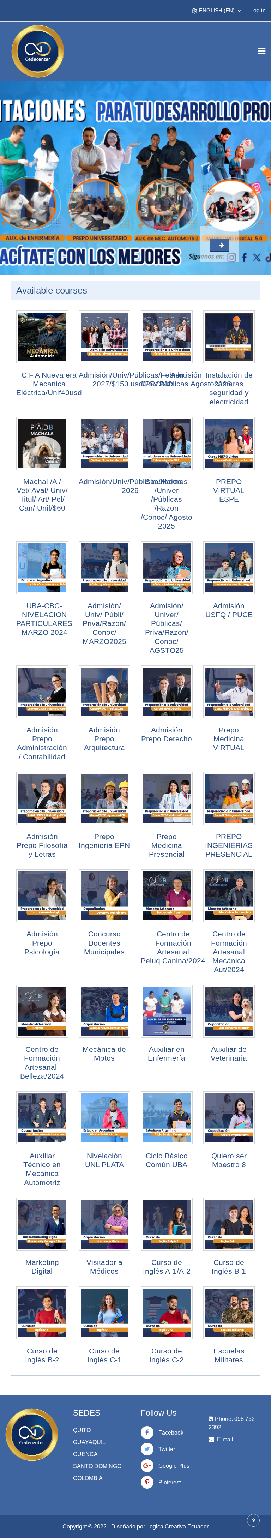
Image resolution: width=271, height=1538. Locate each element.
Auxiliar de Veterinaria (229, 1053)
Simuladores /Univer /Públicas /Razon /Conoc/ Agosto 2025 (166, 503)
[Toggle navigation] (261, 51)
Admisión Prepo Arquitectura (104, 739)
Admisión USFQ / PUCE (229, 610)
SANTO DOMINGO (97, 1466)
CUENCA (85, 1454)
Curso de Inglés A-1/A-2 (167, 1266)
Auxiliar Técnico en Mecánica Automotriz (42, 1169)
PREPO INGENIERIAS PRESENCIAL (229, 845)
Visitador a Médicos (104, 1266)
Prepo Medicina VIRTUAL (229, 739)
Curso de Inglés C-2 (166, 1355)
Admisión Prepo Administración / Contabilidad (42, 743)
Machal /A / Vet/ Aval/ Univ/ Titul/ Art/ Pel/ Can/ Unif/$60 (42, 494)
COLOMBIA (88, 1478)
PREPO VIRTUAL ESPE (229, 490)
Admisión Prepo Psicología (42, 942)
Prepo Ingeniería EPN (104, 840)
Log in (258, 10)
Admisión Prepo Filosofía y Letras (42, 845)
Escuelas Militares (229, 1355)
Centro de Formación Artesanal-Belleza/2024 (42, 1062)
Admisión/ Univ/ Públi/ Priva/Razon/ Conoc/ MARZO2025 (104, 623)
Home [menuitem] (19, 10)
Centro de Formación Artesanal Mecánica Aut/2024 (229, 951)
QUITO (82, 1430)
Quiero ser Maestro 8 (229, 1160)
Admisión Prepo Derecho (166, 734)
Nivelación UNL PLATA (104, 1160)
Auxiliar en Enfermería (166, 1053)
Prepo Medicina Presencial (167, 845)
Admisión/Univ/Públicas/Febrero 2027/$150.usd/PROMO (133, 379)
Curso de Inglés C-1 (104, 1355)
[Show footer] (253, 1520)
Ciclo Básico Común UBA (167, 1160)
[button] (216, 10)
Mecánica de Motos (104, 1053)
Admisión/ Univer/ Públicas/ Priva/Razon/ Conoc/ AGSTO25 (166, 628)
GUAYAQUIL (89, 1442)
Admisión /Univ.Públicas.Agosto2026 (186, 379)
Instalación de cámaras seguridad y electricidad (229, 388)
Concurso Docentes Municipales (104, 942)
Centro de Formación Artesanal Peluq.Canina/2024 (173, 947)
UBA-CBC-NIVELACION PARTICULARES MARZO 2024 (44, 619)
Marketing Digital (42, 1266)
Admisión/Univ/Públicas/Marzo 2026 (130, 485)
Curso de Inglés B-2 (42, 1355)
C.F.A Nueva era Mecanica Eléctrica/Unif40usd (49, 384)
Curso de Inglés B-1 (229, 1266)
